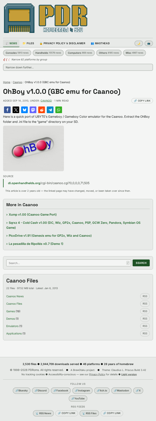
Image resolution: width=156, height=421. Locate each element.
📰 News (11, 43)
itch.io (102, 390)
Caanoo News (15, 296)
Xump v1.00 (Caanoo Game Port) (33, 214)
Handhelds (48, 52)
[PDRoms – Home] (45, 18)
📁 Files (28, 43)
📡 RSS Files (89, 413)
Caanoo (17, 82)
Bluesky (21, 390)
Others (109, 52)
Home (6, 82)
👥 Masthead (100, 43)
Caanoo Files (14, 303)
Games (10, 311)
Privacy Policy (97, 374)
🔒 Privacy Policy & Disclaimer (62, 43)
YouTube (78, 398)
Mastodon (121, 390)
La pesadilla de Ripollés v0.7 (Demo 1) (36, 244)
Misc (134, 52)
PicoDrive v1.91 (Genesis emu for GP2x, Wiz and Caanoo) (50, 235)
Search (141, 263)
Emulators (12, 326)
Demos (10, 318)
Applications (14, 333)
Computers (80, 52)
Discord (41, 390)
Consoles (17, 52)
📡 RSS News (43, 413)
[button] (7, 109)
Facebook (60, 390)
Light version (129, 374)
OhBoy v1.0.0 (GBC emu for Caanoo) (61, 91)
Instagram (82, 390)
